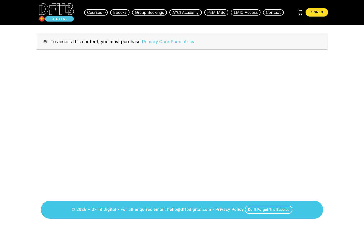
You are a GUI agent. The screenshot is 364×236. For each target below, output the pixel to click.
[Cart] (300, 12)
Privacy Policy (229, 209)
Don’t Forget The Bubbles (268, 209)
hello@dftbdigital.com (189, 209)
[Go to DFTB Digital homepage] (56, 11)
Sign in (317, 12)
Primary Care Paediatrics (168, 41)
